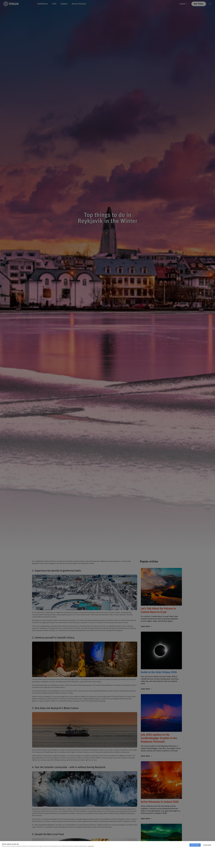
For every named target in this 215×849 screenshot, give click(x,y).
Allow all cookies (195, 845)
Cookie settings (207, 845)
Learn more (91, 846)
